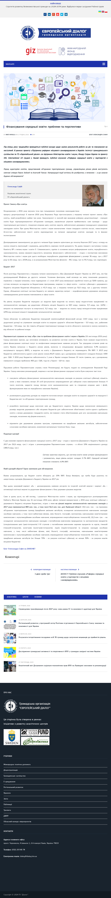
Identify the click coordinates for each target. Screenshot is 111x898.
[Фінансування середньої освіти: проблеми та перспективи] (55, 98)
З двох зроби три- (42, 574)
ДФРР (6, 816)
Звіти (6, 799)
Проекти (7, 793)
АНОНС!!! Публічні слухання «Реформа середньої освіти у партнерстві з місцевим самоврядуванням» (82, 577)
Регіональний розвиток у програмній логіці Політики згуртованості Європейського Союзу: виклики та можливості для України (61, 624)
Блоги (25, 597)
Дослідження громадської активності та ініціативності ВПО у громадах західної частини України (59, 651)
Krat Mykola (10, 135)
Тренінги (7, 810)
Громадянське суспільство (15, 776)
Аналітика (11, 597)
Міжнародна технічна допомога (17, 764)
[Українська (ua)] (99, 12)
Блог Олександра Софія (98, 135)
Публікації (8, 804)
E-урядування (9, 781)
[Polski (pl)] (106, 12)
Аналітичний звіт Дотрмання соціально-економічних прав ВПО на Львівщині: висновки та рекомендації (62, 665)
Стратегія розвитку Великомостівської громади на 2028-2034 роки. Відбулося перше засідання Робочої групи (55, 6)
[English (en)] (103, 12)
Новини (37, 597)
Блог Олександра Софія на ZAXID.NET (19, 549)
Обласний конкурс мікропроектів (17, 821)
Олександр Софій (15, 186)
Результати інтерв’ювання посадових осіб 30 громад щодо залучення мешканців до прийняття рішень (62, 637)
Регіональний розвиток (13, 787)
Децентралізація (11, 770)
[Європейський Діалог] (55, 32)
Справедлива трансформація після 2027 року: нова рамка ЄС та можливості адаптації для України (60, 609)
